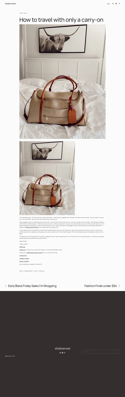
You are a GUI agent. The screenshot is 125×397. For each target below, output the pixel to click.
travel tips (41, 271)
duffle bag (22, 247)
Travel (21, 13)
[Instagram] (113, 3)
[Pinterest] (116, 3)
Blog (108, 3)
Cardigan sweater (24, 258)
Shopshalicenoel (28, 271)
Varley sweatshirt (24, 261)
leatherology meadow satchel (34, 253)
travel (35, 271)
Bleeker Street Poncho (32, 227)
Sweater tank (23, 255)
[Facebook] (119, 3)
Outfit (20, 271)
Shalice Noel (10, 3)
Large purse (22, 250)
